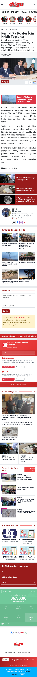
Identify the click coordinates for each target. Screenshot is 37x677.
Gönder (5, 311)
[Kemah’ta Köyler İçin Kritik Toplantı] (18, 69)
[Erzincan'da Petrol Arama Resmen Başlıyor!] (27, 273)
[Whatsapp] (25, 632)
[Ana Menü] (2, 5)
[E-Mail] (13, 222)
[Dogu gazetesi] (17, 5)
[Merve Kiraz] (6, 212)
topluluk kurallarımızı (20, 317)
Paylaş (6, 82)
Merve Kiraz (16, 211)
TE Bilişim (23, 666)
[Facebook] (17, 222)
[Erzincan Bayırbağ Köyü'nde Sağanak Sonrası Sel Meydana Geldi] (10, 273)
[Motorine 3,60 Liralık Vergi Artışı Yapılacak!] (10, 237)
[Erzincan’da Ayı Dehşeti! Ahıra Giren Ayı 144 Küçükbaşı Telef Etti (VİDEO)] (27, 237)
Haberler (4, 29)
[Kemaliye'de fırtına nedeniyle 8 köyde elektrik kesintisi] (10, 256)
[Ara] (34, 5)
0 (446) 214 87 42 (8, 379)
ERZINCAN (15, 12)
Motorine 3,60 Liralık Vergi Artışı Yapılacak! (10, 244)
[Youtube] (24, 222)
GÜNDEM (5, 12)
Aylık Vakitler (7, 624)
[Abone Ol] (34, 82)
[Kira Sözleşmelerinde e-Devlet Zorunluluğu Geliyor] (28, 448)
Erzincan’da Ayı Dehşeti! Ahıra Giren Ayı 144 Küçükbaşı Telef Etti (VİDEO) (26, 246)
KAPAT (22, 674)
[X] (15, 632)
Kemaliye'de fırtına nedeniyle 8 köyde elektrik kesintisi (9, 264)
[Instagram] (21, 222)
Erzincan (13, 29)
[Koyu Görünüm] (31, 5)
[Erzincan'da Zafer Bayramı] (27, 256)
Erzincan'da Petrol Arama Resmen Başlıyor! (26, 280)
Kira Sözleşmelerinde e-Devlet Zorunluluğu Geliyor (27, 459)
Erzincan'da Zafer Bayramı (27, 262)
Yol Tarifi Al (20, 367)
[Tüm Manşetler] (34, 391)
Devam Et (15, 219)
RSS (6, 660)
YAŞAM (24, 12)
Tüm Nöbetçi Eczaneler (19, 384)
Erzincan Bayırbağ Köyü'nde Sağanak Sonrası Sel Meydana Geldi (10, 281)
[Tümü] (34, 525)
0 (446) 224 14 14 (8, 367)
